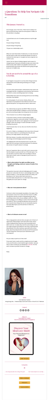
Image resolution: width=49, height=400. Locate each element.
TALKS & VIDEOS (24, 387)
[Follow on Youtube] (21, 310)
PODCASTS (24, 382)
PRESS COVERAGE (24, 378)
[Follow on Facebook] (23, 310)
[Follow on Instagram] (26, 310)
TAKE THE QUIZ (25, 358)
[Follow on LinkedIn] (28, 310)
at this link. (30, 244)
